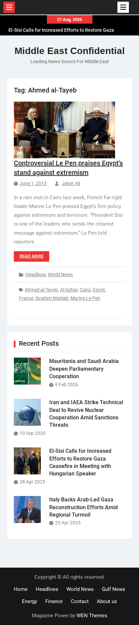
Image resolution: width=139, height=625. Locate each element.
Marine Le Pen (85, 298)
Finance (54, 601)
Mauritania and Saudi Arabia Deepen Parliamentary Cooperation (84, 369)
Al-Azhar (69, 289)
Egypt (99, 289)
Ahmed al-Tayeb (41, 289)
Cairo (85, 289)
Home (21, 589)
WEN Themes (92, 616)
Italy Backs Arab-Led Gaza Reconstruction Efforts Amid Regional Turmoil (83, 507)
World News (60, 274)
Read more (32, 256)
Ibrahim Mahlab (51, 298)
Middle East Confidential (70, 51)
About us (107, 601)
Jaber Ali (71, 183)
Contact (80, 601)
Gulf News (113, 589)
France (26, 298)
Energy (29, 601)
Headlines (35, 274)
